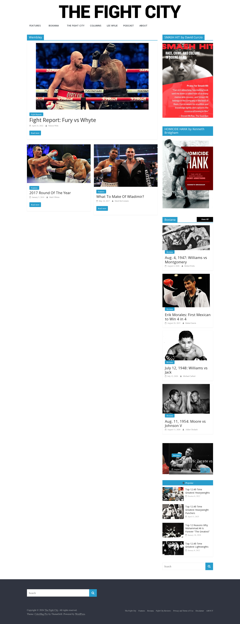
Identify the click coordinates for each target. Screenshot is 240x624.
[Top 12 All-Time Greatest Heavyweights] (173, 487)
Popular (189, 482)
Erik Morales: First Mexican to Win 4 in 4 (188, 316)
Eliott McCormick (122, 201)
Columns (95, 25)
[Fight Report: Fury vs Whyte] (92, 45)
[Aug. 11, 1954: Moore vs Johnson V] (186, 385)
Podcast (128, 25)
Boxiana (54, 25)
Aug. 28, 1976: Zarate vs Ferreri (185, 463)
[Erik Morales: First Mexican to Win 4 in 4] (186, 275)
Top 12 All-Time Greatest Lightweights (196, 545)
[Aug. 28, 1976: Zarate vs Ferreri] (187, 444)
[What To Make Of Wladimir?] (126, 146)
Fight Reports (36, 114)
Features (35, 25)
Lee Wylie (112, 25)
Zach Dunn (190, 469)
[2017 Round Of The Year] (59, 146)
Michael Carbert (189, 376)
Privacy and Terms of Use (183, 610)
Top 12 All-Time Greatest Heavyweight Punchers (197, 509)
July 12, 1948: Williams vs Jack (186, 370)
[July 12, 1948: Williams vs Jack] (186, 332)
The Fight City (75, 25)
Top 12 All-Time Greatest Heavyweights (197, 491)
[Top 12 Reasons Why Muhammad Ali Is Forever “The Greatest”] (173, 522)
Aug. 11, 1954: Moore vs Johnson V (185, 423)
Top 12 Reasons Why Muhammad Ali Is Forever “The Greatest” (197, 528)
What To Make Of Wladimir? (120, 196)
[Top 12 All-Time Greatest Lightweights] (173, 541)
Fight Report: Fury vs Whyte (62, 119)
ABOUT (143, 25)
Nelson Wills (53, 125)
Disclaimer (200, 610)
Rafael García (190, 323)
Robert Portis (189, 265)
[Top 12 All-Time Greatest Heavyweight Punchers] (173, 504)
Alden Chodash (191, 429)
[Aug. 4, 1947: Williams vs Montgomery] (186, 227)
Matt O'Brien (54, 197)
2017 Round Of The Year (50, 192)
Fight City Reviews (163, 610)
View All (204, 219)
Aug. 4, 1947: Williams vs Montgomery (186, 259)
